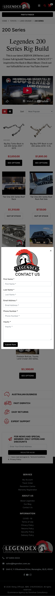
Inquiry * (7, 322)
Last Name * (8, 290)
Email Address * (10, 300)
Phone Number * (10, 311)
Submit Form (10, 344)
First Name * (8, 279)
